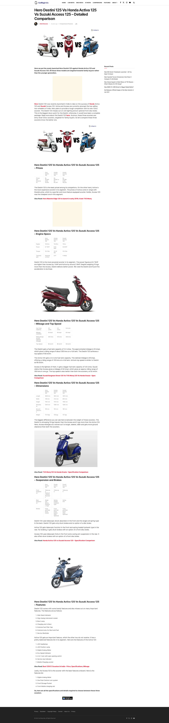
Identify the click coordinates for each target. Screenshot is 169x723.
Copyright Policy (51, 711)
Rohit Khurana (44, 23)
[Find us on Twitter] (123, 2)
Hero (36, 104)
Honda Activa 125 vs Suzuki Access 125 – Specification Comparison (69, 540)
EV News (88, 2)
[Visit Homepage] (41, 2)
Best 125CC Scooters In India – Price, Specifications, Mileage (66, 666)
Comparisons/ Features (66, 23)
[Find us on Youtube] (130, 3)
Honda (91, 104)
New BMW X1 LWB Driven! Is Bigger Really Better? (119, 87)
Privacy (36, 711)
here (68, 115)
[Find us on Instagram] (126, 3)
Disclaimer (43, 711)
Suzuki (43, 106)
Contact (60, 711)
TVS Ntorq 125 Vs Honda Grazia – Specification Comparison (65, 472)
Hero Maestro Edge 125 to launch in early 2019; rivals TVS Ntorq (67, 199)
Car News (71, 2)
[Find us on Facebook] (120, 3)
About (114, 2)
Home (64, 2)
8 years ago (54, 23)
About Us (67, 711)
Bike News (79, 2)
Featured (107, 2)
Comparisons (97, 2)
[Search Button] (134, 2)
